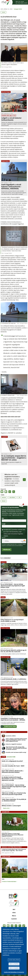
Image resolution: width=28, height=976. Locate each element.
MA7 (14, 909)
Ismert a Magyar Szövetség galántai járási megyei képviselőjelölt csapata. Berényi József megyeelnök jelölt (16, 740)
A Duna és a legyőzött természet (14, 744)
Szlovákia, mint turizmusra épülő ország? (16, 752)
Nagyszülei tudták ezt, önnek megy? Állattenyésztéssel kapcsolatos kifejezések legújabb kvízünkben (12, 835)
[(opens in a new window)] (4, 925)
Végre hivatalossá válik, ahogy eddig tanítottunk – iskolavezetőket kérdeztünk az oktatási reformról (16, 748)
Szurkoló (14, 919)
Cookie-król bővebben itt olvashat (14, 972)
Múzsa (14, 915)
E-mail (3, 524)
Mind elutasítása (14, 964)
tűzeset (4, 501)
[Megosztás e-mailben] (2, 491)
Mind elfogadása (14, 968)
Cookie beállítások (14, 960)
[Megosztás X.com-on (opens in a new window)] (13, 491)
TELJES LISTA (6, 808)
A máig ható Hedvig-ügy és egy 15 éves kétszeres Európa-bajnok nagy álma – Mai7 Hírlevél (14, 850)
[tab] (3, 757)
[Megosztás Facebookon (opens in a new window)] (6, 491)
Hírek (14, 912)
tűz (19, 497)
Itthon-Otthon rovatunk (9, 881)
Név (3, 518)
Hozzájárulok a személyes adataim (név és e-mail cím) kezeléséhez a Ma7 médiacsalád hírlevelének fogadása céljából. (14, 533)
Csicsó (3, 12)
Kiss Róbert (12, 497)
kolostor (4, 497)
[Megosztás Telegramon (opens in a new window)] (9, 491)
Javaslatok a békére (11, 735)
